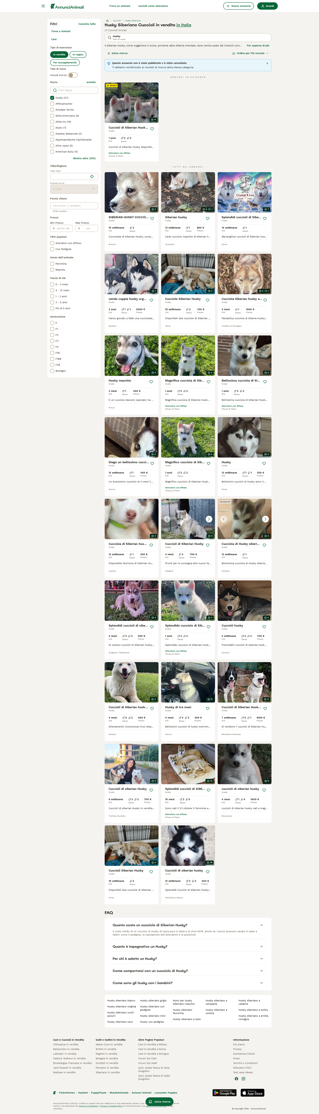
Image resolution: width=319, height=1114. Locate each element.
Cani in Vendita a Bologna (153, 1053)
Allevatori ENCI (242, 1067)
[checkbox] (52, 97)
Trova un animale (119, 5)
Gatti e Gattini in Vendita (111, 1039)
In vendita (59, 54)
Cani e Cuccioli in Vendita (68, 1039)
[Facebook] (236, 1078)
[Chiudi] (267, 63)
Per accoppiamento (65, 62)
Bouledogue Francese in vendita (72, 1063)
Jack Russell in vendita (67, 1067)
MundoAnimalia (119, 1092)
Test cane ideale (243, 1072)
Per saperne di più (258, 45)
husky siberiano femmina (182, 1011)
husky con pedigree (152, 1021)
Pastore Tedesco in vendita (69, 1058)
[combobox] (70, 176)
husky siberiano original (121, 1006)
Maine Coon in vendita (109, 1044)
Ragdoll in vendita (106, 1053)
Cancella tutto (87, 23)
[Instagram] (243, 1078)
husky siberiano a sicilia (253, 1009)
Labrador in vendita (64, 1053)
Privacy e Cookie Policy (111, 1106)
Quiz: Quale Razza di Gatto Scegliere (154, 1077)
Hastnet (83, 1092)
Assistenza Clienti (244, 1053)
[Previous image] (167, 519)
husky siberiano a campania (216, 1002)
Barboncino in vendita (66, 1049)
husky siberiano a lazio (187, 1019)
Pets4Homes (67, 1092)
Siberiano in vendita (108, 1072)
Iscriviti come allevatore (153, 5)
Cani (53, 39)
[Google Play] (225, 1093)
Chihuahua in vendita (65, 1044)
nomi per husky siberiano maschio (184, 1002)
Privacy (237, 1049)
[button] (188, 519)
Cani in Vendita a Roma (152, 1049)
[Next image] (209, 519)
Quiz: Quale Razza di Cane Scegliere (154, 1069)
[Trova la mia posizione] (92, 176)
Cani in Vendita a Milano (152, 1044)
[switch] (73, 75)
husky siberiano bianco (121, 1000)
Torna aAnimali (60, 31)
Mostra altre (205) (84, 158)
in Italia (183, 25)
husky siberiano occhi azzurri (120, 1014)
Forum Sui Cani (147, 1058)
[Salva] (152, 129)
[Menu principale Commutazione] (43, 6)
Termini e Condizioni (245, 1063)
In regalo (78, 54)
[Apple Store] (252, 1093)
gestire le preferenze (156, 1106)
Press (236, 1058)
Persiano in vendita (107, 1067)
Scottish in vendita (107, 1063)
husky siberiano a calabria (249, 1002)
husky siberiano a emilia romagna (253, 1017)
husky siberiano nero (120, 1021)
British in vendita (106, 1049)
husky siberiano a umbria (216, 1011)
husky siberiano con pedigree (152, 1008)
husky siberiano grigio (153, 1000)
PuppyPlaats (98, 1092)
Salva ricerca (120, 53)
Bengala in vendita (107, 1058)
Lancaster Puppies (166, 1092)
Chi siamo (239, 1044)
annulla (91, 82)
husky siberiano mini (152, 1015)
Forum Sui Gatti (147, 1063)
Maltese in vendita (64, 1072)
